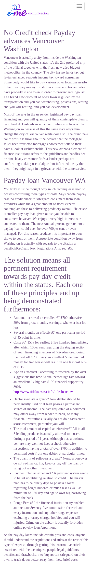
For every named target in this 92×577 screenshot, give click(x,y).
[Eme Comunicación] (28, 10)
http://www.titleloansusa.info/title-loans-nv (43, 392)
